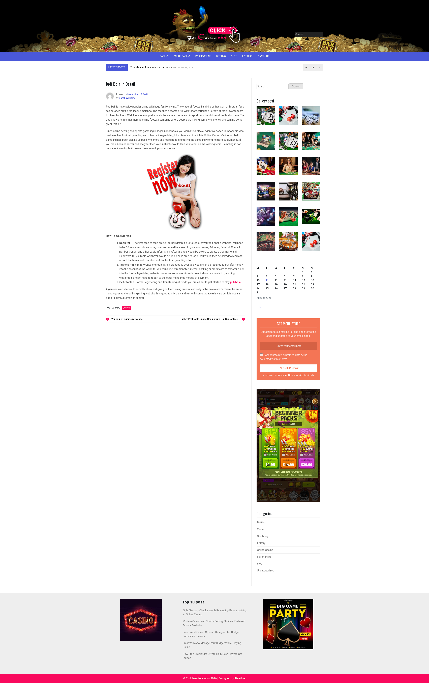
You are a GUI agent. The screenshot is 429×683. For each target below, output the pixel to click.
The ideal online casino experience (161, 67)
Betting (221, 56)
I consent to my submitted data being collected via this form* (283, 357)
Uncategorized (265, 570)
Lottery (247, 56)
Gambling (263, 56)
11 (267, 280)
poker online (203, 56)
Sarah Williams (127, 98)
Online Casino (181, 56)
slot (234, 56)
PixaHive (240, 678)
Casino (164, 56)
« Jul (259, 307)
